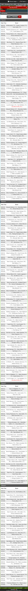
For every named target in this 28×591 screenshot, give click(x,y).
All (19, 16)
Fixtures (3, 10)
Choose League (13, 1)
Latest (9, 16)
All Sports (23, 1)
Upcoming (14, 16)
